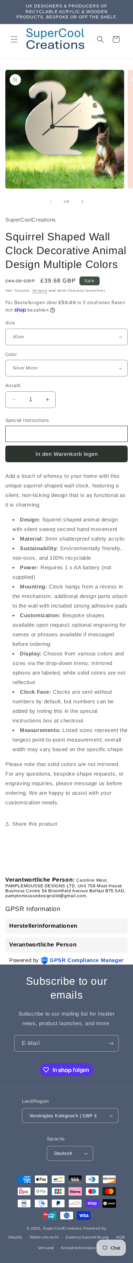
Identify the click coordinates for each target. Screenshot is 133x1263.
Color (11, 354)
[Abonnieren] (110, 1043)
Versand (40, 290)
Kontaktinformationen (81, 1248)
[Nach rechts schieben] (82, 201)
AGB (120, 1237)
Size (10, 322)
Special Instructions (27, 420)
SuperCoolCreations (62, 1228)
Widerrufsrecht (44, 1237)
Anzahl (12, 385)
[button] (14, 39)
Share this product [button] (34, 824)
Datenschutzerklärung (87, 1237)
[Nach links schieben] (51, 201)
